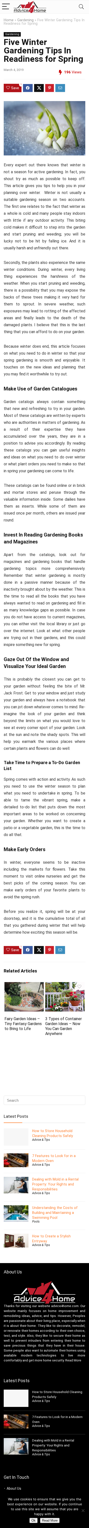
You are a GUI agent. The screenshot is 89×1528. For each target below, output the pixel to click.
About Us (14, 1488)
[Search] (81, 6)
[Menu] (6, 6)
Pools (36, 1221)
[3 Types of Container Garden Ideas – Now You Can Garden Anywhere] (64, 985)
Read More (73, 1360)
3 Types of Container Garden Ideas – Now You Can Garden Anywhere (63, 1026)
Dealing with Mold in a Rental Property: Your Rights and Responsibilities (55, 1184)
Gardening (25, 20)
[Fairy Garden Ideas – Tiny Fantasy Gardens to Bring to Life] (24, 985)
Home (9, 20)
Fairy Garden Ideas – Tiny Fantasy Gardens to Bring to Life (23, 1023)
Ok (33, 1520)
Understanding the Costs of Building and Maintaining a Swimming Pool (55, 1213)
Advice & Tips (41, 1139)
